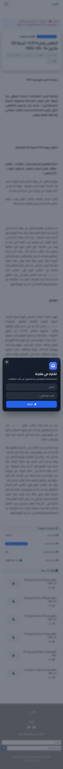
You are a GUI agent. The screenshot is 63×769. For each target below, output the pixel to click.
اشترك (30, 404)
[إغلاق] (6, 362)
